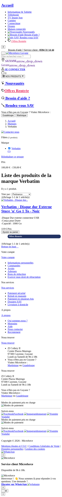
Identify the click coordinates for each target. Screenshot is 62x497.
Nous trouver (7, 343)
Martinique (21, 115)
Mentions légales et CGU (14, 446)
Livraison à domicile (18, 304)
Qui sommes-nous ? (18, 320)
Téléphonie (13, 14)
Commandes (14, 265)
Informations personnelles (20, 262)
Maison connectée (17, 29)
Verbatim (14, 150)
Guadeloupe (8, 115)
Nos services (7, 287)
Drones (11, 26)
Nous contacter (15, 329)
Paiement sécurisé (16, 293)
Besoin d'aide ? (32, 34)
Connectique (14, 23)
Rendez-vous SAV (28, 37)
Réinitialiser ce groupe (12, 156)
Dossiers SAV (15, 301)
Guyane (18, 64)
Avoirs (11, 268)
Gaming (12, 20)
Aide (10, 326)
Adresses (12, 271)
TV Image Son (15, 17)
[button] (20, 484)
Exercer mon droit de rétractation (24, 277)
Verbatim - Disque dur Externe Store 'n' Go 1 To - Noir (26, 209)
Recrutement (14, 332)
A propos (5, 315)
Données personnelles (12, 449)
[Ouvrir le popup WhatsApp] (8, 451)
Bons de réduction (17, 274)
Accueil (7, 5)
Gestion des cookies (35, 449)
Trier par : (6, 194)
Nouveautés (28, 32)
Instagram (41, 414)
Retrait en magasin (17, 296)
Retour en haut (10, 246)
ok (5, 491)
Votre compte (8, 257)
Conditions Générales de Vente (43, 446)
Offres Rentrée (18, 41)
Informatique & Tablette (20, 12)
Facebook (19, 414)
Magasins (12, 323)
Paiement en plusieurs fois (21, 299)
